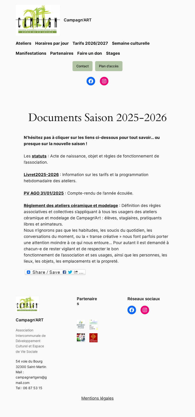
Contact (82, 66)
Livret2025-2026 (41, 174)
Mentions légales (97, 398)
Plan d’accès (109, 66)
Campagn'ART (78, 20)
